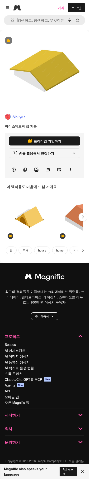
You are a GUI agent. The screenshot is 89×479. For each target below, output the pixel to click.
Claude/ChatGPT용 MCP (27, 379)
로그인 (76, 7)
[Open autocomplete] (10, 20)
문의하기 (12, 442)
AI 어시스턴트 (15, 350)
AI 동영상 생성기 (17, 362)
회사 (8, 428)
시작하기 (12, 415)
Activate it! (68, 471)
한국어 (44, 316)
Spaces (10, 344)
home (60, 250)
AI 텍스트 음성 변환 (19, 367)
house (42, 250)
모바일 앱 (12, 396)
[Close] (82, 471)
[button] (44, 316)
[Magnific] (45, 277)
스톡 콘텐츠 (13, 373)
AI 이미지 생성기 (17, 356)
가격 (61, 7)
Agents (14, 385)
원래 (27, 40)
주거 (25, 250)
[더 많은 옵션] (70, 169)
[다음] (83, 217)
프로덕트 (12, 336)
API (7, 390)
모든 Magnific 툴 (17, 402)
